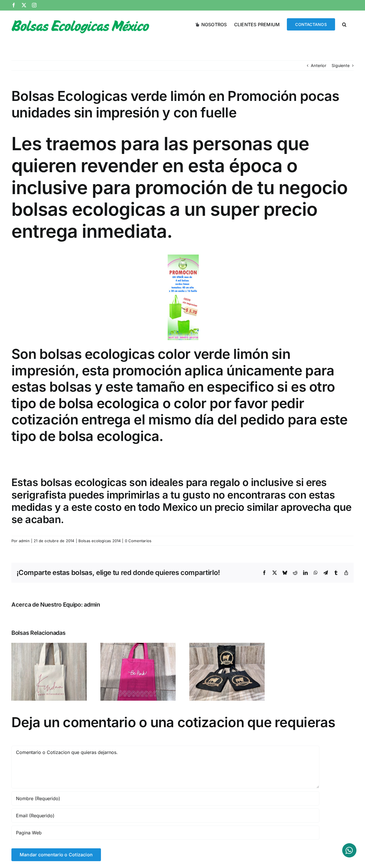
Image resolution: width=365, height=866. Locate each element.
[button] (344, 24)
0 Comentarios (138, 540)
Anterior (318, 65)
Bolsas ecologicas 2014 (99, 540)
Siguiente (341, 65)
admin (24, 540)
